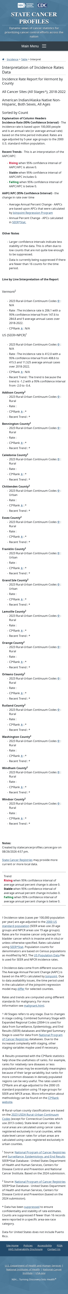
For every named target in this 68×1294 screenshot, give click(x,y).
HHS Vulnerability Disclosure (25, 1249)
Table (24, 59)
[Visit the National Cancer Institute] (26, 4)
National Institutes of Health (23, 1269)
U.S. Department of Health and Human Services (33, 1265)
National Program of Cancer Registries (40, 1152)
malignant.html (34, 1006)
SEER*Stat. (19, 222)
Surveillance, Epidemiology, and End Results (36, 1156)
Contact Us (53, 1249)
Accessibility (44, 1245)
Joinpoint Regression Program (33, 213)
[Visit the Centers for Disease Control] (42, 4)
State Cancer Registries (17, 860)
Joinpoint (51, 976)
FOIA (59, 1245)
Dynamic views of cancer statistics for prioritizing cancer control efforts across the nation (34, 32)
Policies (28, 1245)
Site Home (12, 1245)
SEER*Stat (16, 947)
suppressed (32, 1207)
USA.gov (40, 1273)
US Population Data (47, 955)
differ (21, 989)
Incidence (12, 59)
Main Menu (30, 46)
